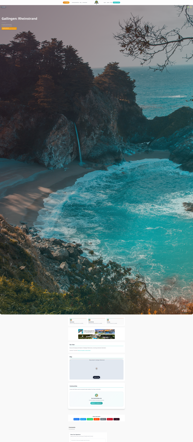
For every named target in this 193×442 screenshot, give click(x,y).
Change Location (116, 2)
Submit (108, 2)
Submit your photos (185, 312)
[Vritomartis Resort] (96, 331)
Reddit (97, 419)
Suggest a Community (96, 403)
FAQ (111, 2)
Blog (80, 2)
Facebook (77, 419)
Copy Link (117, 419)
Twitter (84, 419)
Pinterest (110, 419)
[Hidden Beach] (96, 336)
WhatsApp (90, 419)
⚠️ (191, 7)
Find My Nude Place (75, 2)
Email (104, 419)
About (105, 2)
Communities (84, 2)
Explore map (96, 377)
